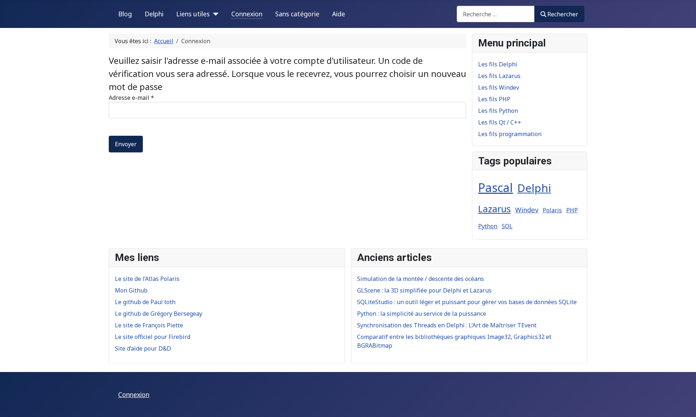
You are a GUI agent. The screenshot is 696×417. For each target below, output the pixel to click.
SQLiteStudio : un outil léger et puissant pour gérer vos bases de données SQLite (467, 302)
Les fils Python (498, 111)
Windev (526, 209)
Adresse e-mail (131, 98)
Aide (338, 13)
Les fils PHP (494, 99)
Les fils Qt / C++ (499, 122)
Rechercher (562, 14)
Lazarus (494, 209)
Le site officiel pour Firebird (152, 337)
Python (487, 226)
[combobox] (496, 14)
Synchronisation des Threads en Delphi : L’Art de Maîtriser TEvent (446, 325)
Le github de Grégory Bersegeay (158, 314)
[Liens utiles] (214, 14)
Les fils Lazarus (499, 76)
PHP (572, 210)
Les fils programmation (510, 134)
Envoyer (126, 144)
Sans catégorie (297, 13)
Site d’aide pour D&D (143, 348)
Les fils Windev (498, 87)
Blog (125, 13)
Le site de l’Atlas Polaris (147, 279)
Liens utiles (193, 13)
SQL (507, 226)
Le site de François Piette (149, 325)
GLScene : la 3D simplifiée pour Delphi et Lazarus (424, 290)
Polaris (552, 210)
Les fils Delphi (497, 64)
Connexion (246, 13)
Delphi (154, 13)
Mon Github (131, 290)
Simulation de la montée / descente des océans (420, 279)
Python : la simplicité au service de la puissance (421, 314)
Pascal (495, 187)
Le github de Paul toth (145, 302)
